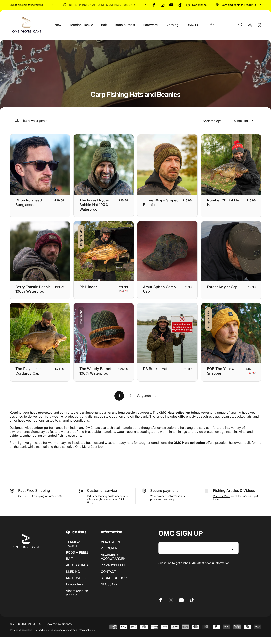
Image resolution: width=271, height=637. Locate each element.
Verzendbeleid (87, 630)
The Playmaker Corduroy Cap (28, 370)
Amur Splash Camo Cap (159, 289)
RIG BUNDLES (76, 578)
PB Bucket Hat (155, 368)
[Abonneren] (231, 549)
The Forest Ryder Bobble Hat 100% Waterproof (94, 204)
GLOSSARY (109, 584)
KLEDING (73, 572)
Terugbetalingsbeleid (21, 630)
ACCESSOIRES (77, 565)
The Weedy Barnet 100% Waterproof (95, 370)
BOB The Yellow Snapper (220, 370)
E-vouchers (75, 584)
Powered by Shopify (59, 623)
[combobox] (199, 5)
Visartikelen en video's (77, 593)
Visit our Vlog (221, 496)
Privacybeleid (42, 630)
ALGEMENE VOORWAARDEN (113, 557)
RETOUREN (109, 548)
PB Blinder (88, 287)
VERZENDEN (110, 542)
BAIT (69, 559)
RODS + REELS (77, 552)
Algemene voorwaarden (64, 630)
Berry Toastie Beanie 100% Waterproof (33, 289)
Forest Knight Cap (222, 287)
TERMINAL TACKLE (74, 544)
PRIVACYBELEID (113, 565)
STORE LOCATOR (114, 578)
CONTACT (108, 572)
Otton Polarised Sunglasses (28, 202)
